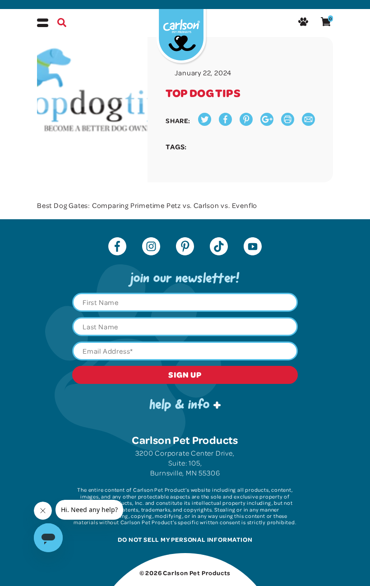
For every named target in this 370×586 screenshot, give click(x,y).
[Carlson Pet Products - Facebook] (117, 247)
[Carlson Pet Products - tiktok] (219, 247)
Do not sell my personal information (185, 539)
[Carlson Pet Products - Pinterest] (185, 247)
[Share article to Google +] (266, 123)
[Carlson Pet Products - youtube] (253, 247)
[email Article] (308, 123)
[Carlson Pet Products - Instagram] (151, 247)
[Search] (61, 23)
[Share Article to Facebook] (225, 123)
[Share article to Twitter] (204, 123)
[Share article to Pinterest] (246, 123)
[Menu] (42, 22)
